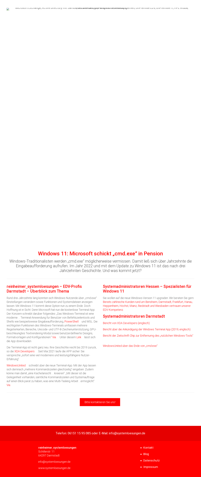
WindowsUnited (16, 365)
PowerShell (71, 321)
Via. (54, 337)
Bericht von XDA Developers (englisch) (126, 323)
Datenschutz (151, 460)
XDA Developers (24, 351)
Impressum (150, 467)
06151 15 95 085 (79, 433)
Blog (146, 454)
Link (78, 337)
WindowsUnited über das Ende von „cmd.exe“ (130, 345)
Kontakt (148, 447)
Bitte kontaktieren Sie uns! (99, 402)
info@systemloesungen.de (127, 433)
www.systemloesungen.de (54, 468)
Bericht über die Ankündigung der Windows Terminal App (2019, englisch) (146, 329)
